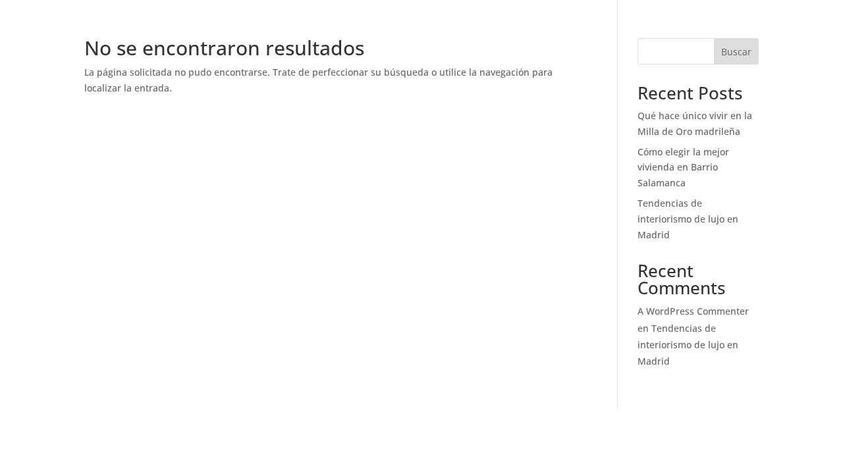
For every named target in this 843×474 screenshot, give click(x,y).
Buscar (736, 51)
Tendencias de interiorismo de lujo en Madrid (688, 219)
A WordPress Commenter (693, 311)
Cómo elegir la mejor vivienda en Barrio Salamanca (683, 167)
